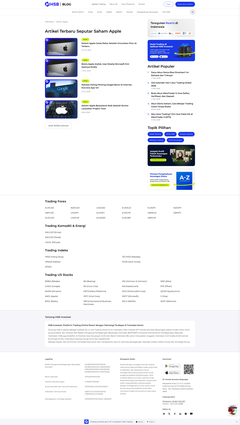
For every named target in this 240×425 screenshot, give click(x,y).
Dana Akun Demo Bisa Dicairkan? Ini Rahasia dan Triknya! (170, 74)
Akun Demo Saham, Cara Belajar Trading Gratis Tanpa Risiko (172, 105)
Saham (119, 12)
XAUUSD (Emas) (53, 232)
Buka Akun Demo (185, 4)
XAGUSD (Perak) (53, 237)
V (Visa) (164, 296)
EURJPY (152, 208)
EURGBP (126, 218)
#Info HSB (170, 134)
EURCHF (126, 213)
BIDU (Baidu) (51, 301)
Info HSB (166, 12)
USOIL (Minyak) (52, 242)
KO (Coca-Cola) (91, 286)
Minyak (129, 12)
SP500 (48, 267)
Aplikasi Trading (99, 4)
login (168, 4)
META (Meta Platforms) (95, 291)
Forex (90, 12)
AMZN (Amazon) (53, 291)
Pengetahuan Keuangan (147, 12)
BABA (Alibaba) (52, 281)
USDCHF (75, 218)
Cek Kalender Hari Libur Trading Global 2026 (171, 84)
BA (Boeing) (89, 281)
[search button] (192, 12)
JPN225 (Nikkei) (52, 262)
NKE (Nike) (165, 281)
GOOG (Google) (52, 286)
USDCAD (100, 208)
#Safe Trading (155, 134)
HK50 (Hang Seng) (54, 257)
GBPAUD (152, 213)
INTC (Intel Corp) (92, 296)
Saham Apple (62, 22)
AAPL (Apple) (51, 296)
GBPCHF (152, 218)
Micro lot (114, 4)
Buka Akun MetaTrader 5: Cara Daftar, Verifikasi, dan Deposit (170, 94)
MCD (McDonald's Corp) (134, 291)
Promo (142, 4)
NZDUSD (75, 208)
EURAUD (126, 208)
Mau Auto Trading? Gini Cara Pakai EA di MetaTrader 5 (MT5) (172, 115)
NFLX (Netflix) (129, 301)
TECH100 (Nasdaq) (131, 257)
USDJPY (75, 213)
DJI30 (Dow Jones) (131, 262)
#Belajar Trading (156, 140)
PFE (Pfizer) (166, 286)
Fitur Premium (128, 4)
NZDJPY (177, 208)
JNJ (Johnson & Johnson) (134, 281)
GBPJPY (177, 213)
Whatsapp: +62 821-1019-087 (173, 401)
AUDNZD (101, 218)
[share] (169, 414)
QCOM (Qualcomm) (170, 291)
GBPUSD (49, 213)
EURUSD (49, 208)
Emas (99, 12)
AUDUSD (49, 218)
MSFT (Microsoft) (130, 296)
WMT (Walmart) (168, 301)
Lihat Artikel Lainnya (58, 125)
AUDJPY (100, 213)
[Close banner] (236, 422)
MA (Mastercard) (130, 286)
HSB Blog (49, 22)
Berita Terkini (78, 12)
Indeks (109, 12)
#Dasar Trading (186, 134)
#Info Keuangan (175, 140)
